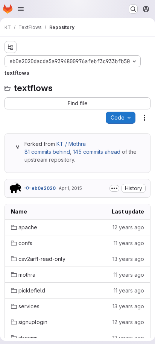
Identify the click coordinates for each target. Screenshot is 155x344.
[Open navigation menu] (21, 9)
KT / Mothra (71, 144)
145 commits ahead (96, 152)
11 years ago (129, 243)
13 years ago (128, 259)
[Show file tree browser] (11, 47)
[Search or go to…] (133, 9)
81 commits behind (47, 152)
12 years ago (128, 227)
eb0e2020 (43, 188)
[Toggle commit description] (114, 188)
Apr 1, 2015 (70, 188)
